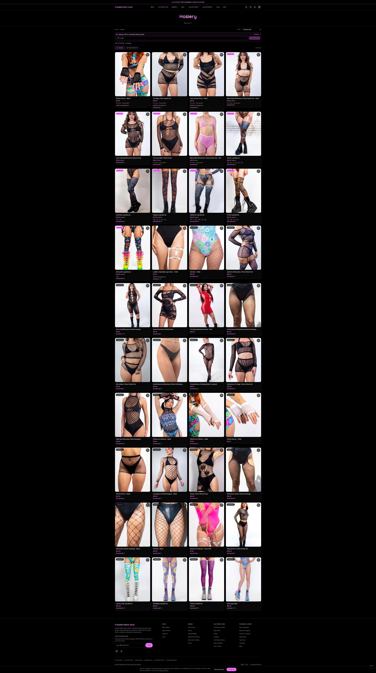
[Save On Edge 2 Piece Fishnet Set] (184, 54)
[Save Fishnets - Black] (184, 505)
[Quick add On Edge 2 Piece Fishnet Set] (184, 93)
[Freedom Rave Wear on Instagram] (116, 651)
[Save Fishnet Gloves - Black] (147, 54)
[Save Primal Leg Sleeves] (258, 171)
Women (174, 7)
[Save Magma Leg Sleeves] (184, 171)
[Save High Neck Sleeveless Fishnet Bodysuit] (147, 395)
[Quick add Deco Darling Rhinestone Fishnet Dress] (147, 153)
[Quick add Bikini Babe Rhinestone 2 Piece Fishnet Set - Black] (258, 93)
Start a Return (218, 643)
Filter (121, 48)
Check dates (254, 38)
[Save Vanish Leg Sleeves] (221, 560)
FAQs (215, 634)
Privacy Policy (118, 660)
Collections (193, 7)
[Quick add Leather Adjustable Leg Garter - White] (184, 267)
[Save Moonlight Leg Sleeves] (184, 560)
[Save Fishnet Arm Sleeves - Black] (184, 395)
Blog (240, 646)
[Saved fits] (250, 7)
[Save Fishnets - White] (221, 228)
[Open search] (246, 7)
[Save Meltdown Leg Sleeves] (221, 171)
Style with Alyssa (244, 630)
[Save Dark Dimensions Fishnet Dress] (184, 285)
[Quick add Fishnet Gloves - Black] (147, 93)
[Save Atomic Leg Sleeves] (258, 114)
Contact (216, 637)
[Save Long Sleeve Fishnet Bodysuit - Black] (184, 450)
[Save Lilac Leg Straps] (258, 560)
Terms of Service (128, 660)
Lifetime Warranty (194, 637)
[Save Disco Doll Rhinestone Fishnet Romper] (147, 285)
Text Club (242, 640)
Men (182, 7)
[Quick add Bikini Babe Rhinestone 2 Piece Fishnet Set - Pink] (221, 153)
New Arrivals (166, 630)
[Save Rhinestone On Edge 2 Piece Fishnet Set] (258, 340)
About (190, 630)
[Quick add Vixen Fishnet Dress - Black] (221, 93)
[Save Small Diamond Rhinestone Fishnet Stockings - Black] (258, 285)
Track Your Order (219, 627)
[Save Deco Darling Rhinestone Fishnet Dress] (147, 114)
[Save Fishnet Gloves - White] (258, 395)
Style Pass (242, 637)
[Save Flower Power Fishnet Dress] (221, 450)
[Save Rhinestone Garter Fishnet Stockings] (258, 450)
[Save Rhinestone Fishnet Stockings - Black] (147, 505)
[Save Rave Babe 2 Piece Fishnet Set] (147, 340)
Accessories (207, 7)
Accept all (231, 669)
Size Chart (217, 630)
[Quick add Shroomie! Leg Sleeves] (147, 267)
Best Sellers (166, 627)
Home (116, 29)
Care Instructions (219, 640)
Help (224, 7)
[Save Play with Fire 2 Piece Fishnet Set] (258, 505)
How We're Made (193, 640)
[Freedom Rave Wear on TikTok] (121, 651)
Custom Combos (244, 634)
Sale (218, 7)
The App (242, 643)
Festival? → (257, 34)
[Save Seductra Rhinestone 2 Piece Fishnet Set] (258, 228)
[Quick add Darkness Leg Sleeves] (147, 210)
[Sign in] (255, 7)
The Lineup (191, 627)
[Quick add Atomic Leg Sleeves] (258, 153)
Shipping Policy (148, 660)
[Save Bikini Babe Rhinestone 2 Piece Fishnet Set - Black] (258, 54)
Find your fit (133, 48)
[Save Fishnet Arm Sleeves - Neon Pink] (221, 505)
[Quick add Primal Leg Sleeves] (258, 210)
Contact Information (171, 660)
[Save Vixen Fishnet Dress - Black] (221, 54)
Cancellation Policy (159, 660)
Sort (239, 29)
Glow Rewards (244, 627)
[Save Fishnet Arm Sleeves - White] (221, 395)
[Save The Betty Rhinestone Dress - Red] (221, 285)
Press (189, 643)
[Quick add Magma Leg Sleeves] (184, 210)
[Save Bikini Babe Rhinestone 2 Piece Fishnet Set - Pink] (221, 114)
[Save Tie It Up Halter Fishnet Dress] (184, 114)
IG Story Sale (163, 7)
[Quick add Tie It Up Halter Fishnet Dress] (184, 153)
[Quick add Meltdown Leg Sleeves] (221, 210)
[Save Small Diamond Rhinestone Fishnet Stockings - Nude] (184, 340)
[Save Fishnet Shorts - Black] (147, 450)
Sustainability (192, 634)
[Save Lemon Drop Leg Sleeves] (147, 560)
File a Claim (217, 646)
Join (149, 645)
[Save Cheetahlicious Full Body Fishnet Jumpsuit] (221, 340)
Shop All (165, 634)
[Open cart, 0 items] (259, 7)
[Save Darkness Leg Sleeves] (147, 171)
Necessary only (219, 669)
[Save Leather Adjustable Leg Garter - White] (184, 228)
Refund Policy (138, 660)
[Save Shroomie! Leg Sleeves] (147, 228)
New (152, 7)
